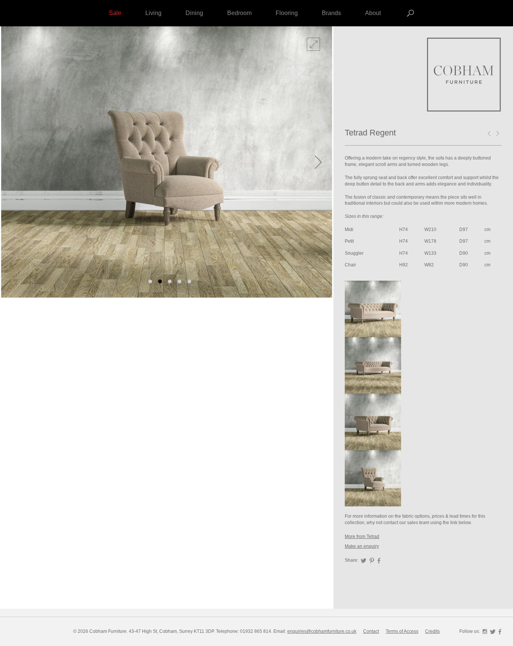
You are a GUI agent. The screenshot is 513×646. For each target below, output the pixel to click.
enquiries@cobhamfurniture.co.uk (321, 631)
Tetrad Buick (490, 134)
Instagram (484, 632)
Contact (371, 631)
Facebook (379, 561)
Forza (464, 75)
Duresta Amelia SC (499, 134)
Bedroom (239, 13)
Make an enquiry (362, 546)
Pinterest (372, 561)
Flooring (287, 13)
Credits (432, 631)
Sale (115, 13)
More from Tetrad (362, 536)
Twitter (364, 561)
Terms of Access (402, 631)
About (373, 13)
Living (153, 13)
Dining (194, 13)
